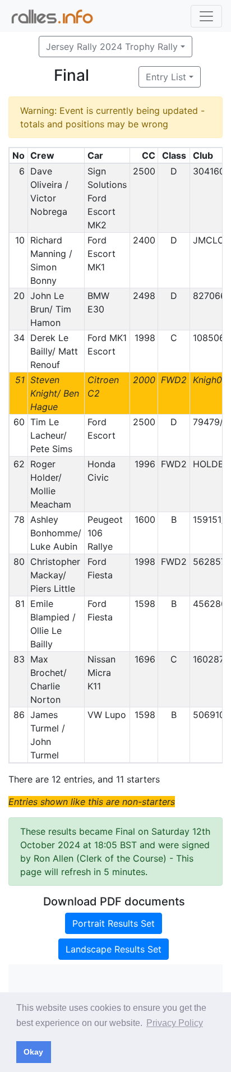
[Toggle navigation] (206, 16)
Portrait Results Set (113, 923)
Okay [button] (33, 1051)
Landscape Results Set (113, 949)
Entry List (166, 76)
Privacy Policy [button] (174, 1023)
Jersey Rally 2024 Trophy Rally (112, 46)
